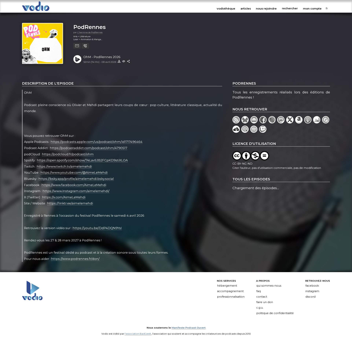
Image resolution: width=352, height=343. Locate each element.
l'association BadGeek (138, 333)
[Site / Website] (245, 131)
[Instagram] (272, 122)
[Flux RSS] (236, 122)
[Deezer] (317, 122)
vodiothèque (226, 8)
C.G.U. (259, 307)
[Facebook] (263, 122)
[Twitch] (263, 131)
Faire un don (264, 302)
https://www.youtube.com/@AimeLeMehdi (74, 172)
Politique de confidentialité (275, 313)
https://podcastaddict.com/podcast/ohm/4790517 (88, 148)
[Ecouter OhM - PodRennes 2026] (77, 59)
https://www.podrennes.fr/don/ (75, 259)
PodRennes (89, 27)
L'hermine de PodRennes (89, 32)
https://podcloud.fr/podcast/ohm (68, 154)
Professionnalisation (231, 296)
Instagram (312, 291)
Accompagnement (230, 291)
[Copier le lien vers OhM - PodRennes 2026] (128, 61)
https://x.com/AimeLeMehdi (63, 197)
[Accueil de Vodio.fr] (35, 11)
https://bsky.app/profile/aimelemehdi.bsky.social (76, 179)
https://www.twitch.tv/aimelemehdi (64, 166)
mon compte (312, 8)
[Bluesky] (245, 122)
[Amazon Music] (299, 122)
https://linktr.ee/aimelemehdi (70, 203)
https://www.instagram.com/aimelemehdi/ (76, 191)
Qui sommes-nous (268, 286)
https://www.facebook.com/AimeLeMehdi (73, 185)
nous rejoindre (266, 8)
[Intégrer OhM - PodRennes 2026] (124, 61)
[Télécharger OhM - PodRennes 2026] (119, 61)
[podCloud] (236, 131)
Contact (261, 296)
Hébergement (227, 286)
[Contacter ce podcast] (77, 46)
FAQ (258, 291)
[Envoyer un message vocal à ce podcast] (85, 46)
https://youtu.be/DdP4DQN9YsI (97, 228)
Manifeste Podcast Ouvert (189, 327)
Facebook (312, 286)
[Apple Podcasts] (308, 122)
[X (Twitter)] (290, 122)
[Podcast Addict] (326, 122)
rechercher (290, 8)
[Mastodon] (281, 122)
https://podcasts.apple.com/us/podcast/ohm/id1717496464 (96, 142)
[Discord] (254, 122)
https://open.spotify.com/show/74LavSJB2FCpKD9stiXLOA (82, 160)
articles (246, 8)
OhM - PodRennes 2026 (101, 57)
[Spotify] (254, 131)
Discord (310, 296)
